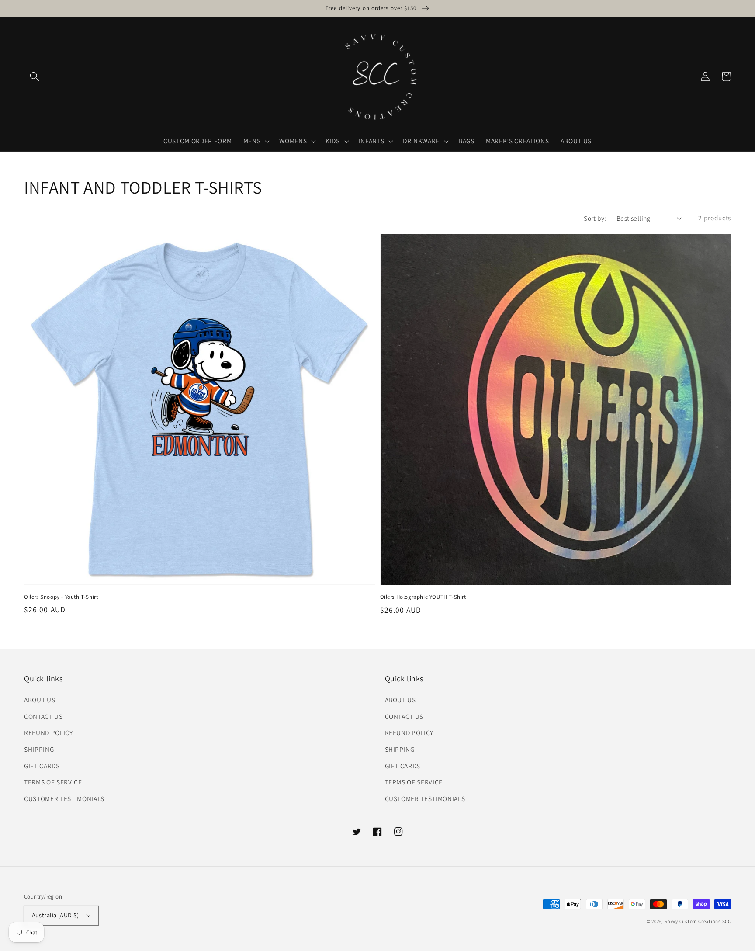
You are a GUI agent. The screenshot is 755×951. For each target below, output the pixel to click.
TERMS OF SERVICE (53, 781)
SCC (726, 921)
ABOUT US (39, 699)
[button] (34, 76)
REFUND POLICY (48, 732)
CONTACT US (43, 716)
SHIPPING (39, 749)
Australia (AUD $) (55, 915)
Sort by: (595, 218)
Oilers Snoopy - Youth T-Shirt (61, 596)
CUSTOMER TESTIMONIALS (64, 798)
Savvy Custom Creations (693, 921)
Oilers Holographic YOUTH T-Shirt (423, 596)
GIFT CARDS (42, 765)
